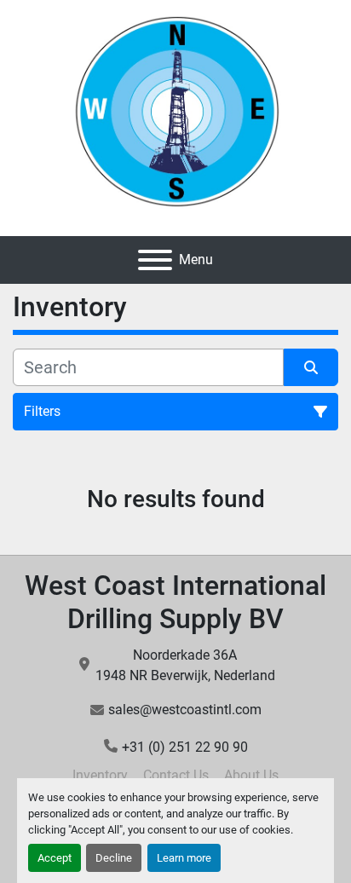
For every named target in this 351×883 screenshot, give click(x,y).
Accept (54, 857)
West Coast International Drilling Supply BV (175, 601)
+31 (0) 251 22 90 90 (185, 747)
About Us (251, 775)
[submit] (311, 367)
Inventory (100, 775)
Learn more (184, 857)
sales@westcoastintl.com (185, 709)
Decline (113, 857)
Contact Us (176, 775)
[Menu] (155, 260)
